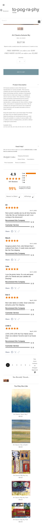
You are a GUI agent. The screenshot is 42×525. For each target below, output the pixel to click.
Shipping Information (23, 156)
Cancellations (30, 159)
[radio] (29, 173)
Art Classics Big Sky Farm (20, 497)
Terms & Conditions (20, 162)
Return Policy (21, 159)
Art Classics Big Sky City (20, 475)
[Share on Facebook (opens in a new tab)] (12, 231)
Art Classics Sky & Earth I (20, 445)
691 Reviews (13, 182)
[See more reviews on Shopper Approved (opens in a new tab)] (19, 231)
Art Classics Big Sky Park (20, 519)
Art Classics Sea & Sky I (20, 414)
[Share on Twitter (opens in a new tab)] (15, 231)
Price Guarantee (8, 162)
